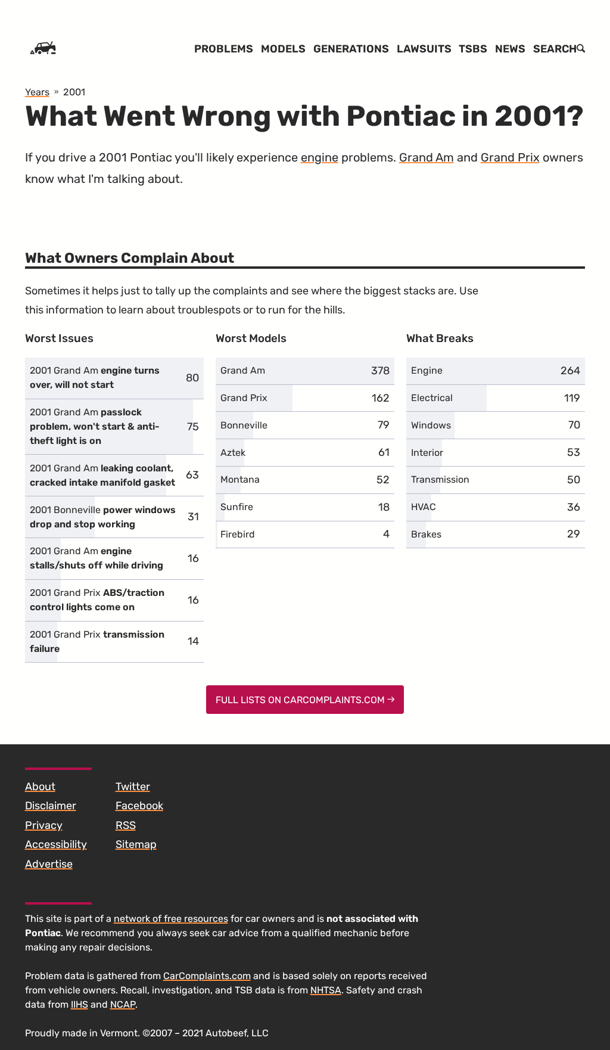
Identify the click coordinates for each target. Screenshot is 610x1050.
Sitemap (136, 844)
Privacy (44, 825)
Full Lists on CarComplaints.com (301, 700)
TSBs (473, 48)
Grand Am (426, 157)
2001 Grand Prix (97, 600)
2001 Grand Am (95, 377)
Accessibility (56, 844)
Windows (431, 425)
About (40, 786)
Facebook (139, 805)
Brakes (426, 534)
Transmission (440, 479)
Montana (240, 479)
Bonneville (243, 425)
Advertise (49, 864)
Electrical (432, 397)
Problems (223, 48)
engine (319, 157)
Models (283, 48)
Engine (427, 370)
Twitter (133, 786)
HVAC (423, 506)
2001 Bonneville (103, 517)
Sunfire (236, 506)
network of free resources (171, 918)
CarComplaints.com (207, 975)
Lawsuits (424, 48)
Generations (351, 48)
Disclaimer (50, 805)
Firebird (237, 534)
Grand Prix (510, 157)
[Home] (43, 49)
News (510, 48)
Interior (427, 452)
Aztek (232, 452)
